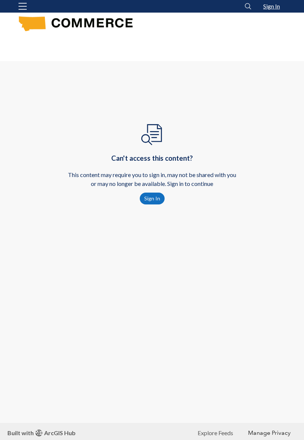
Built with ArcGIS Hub (41, 432)
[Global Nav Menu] (22, 6)
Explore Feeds (215, 432)
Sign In (271, 6)
